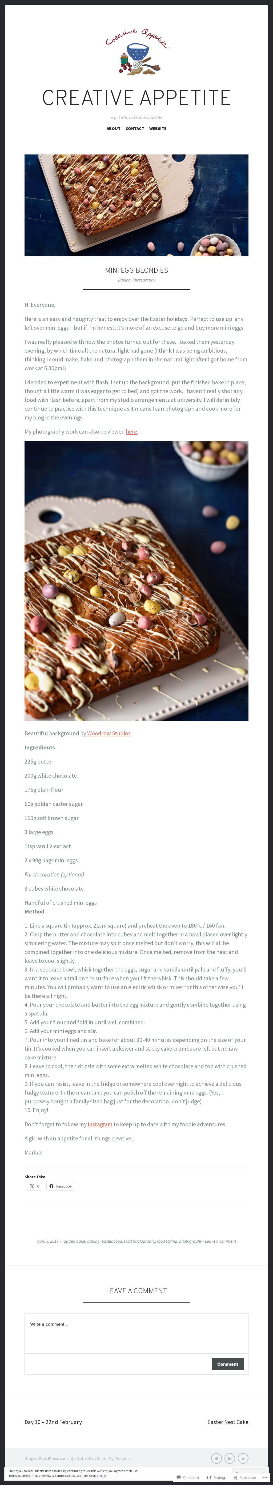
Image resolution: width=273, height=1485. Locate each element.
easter (107, 1241)
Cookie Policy (98, 1476)
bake (80, 1241)
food (118, 1241)
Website (158, 128)
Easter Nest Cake (227, 1422)
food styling (167, 1241)
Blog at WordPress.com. (47, 1458)
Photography (144, 280)
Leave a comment (220, 1241)
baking (93, 1241)
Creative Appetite (136, 99)
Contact (135, 128)
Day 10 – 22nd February (53, 1422)
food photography (139, 1241)
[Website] (243, 1458)
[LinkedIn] (229, 1458)
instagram (100, 1124)
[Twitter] (216, 1458)
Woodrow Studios (109, 733)
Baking (124, 280)
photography (190, 1241)
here (131, 431)
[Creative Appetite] (136, 52)
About (114, 128)
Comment (227, 1364)
